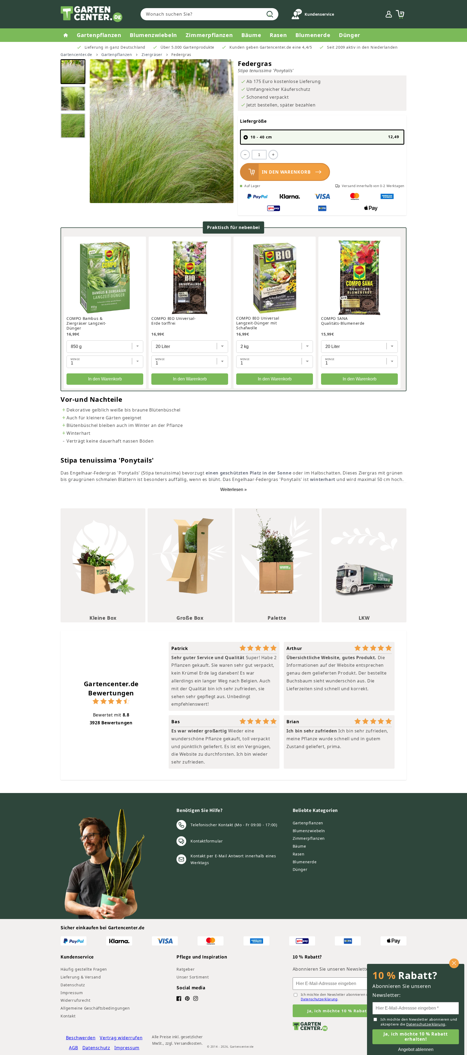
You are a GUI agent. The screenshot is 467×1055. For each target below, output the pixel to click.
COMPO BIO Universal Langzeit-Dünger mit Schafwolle (257, 323)
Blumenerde (305, 861)
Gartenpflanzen (116, 55)
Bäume (299, 846)
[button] (400, 14)
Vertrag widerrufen (121, 1038)
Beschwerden (81, 1038)
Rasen (299, 854)
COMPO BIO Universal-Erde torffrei (173, 321)
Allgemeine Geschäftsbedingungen (95, 1008)
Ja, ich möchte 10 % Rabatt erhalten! (349, 1010)
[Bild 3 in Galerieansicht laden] (73, 125)
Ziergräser (152, 55)
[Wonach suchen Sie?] (270, 14)
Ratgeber (185, 969)
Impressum (72, 992)
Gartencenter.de (76, 55)
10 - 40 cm (325, 137)
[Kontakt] (297, 15)
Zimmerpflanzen (309, 838)
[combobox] (209, 14)
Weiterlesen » (233, 489)
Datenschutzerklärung (319, 999)
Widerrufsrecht (75, 1000)
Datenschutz (73, 984)
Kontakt (68, 1015)
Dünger (300, 869)
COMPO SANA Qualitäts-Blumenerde (343, 321)
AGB (73, 1048)
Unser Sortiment (192, 977)
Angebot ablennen (415, 1049)
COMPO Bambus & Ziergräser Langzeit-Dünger (86, 323)
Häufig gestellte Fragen (84, 969)
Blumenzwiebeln (309, 830)
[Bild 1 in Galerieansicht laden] (73, 71)
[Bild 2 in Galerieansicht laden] (73, 98)
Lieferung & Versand (81, 977)
